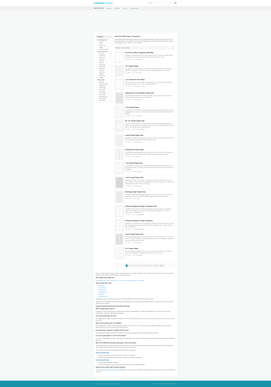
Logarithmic (102, 72)
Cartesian (101, 59)
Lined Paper (109, 8)
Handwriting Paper (134, 8)
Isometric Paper (102, 289)
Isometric (101, 70)
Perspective (102, 45)
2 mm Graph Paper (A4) (134, 234)
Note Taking (102, 94)
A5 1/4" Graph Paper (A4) (134, 121)
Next (161, 265)
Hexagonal (101, 68)
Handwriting (102, 87)
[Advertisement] (135, 21)
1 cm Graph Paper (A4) (134, 163)
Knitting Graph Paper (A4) (135, 192)
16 (154, 265)
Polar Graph (102, 75)
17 (157, 265)
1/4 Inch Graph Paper (101, 280)
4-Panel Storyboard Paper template (139, 220)
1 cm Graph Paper (132, 107)
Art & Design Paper (102, 40)
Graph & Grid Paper (102, 51)
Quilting (101, 47)
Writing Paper (101, 79)
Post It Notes (102, 98)
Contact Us (174, 383)
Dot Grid (125, 8)
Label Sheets (102, 89)
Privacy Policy (160, 383)
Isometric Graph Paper (102, 360)
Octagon (101, 74)
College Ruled (102, 85)
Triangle (101, 77)
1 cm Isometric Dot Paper (135, 79)
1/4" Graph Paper (131, 66)
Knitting (101, 42)
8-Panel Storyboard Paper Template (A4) (141, 206)
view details (128, 59)
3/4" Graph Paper (131, 248)
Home (154, 383)
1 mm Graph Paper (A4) (134, 177)
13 (145, 265)
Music (100, 43)
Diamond (101, 61)
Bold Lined (101, 82)
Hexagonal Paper (103, 292)
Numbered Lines (103, 96)
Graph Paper (117, 8)
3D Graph (101, 53)
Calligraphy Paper (103, 83)
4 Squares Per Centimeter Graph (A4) (139, 93)
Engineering (102, 64)
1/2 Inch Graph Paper (112, 280)
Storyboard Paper (103, 49)
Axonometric (102, 55)
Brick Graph (102, 57)
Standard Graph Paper (102, 352)
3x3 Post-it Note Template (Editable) (139, 52)
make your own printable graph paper (109, 369)
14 (148, 265)
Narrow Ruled (102, 93)
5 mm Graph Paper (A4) (134, 135)
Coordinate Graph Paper (134, 149)
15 (151, 265)
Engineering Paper (103, 296)
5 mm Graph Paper (131, 280)
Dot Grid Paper (140, 280)
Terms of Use (167, 383)
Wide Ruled (102, 100)
